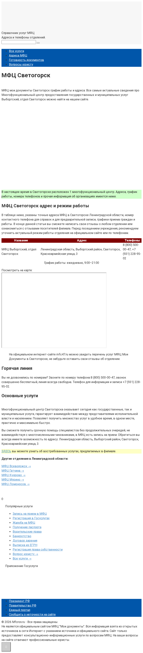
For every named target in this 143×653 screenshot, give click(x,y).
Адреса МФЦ (18, 55)
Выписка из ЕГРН (25, 545)
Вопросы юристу (21, 64)
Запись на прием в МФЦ (30, 513)
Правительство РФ (22, 605)
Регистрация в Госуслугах (31, 518)
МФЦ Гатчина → (12, 470)
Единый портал (19, 610)
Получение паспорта (27, 527)
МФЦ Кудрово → (13, 475)
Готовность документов (26, 60)
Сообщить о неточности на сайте (32, 614)
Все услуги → (22, 558)
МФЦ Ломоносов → (15, 484)
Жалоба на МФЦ (24, 522)
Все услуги (16, 51)
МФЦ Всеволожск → (16, 466)
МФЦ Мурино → (12, 479)
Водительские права (27, 531)
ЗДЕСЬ (6, 451)
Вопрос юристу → (25, 554)
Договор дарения (25, 540)
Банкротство (22, 536)
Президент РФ (19, 601)
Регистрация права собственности (38, 549)
